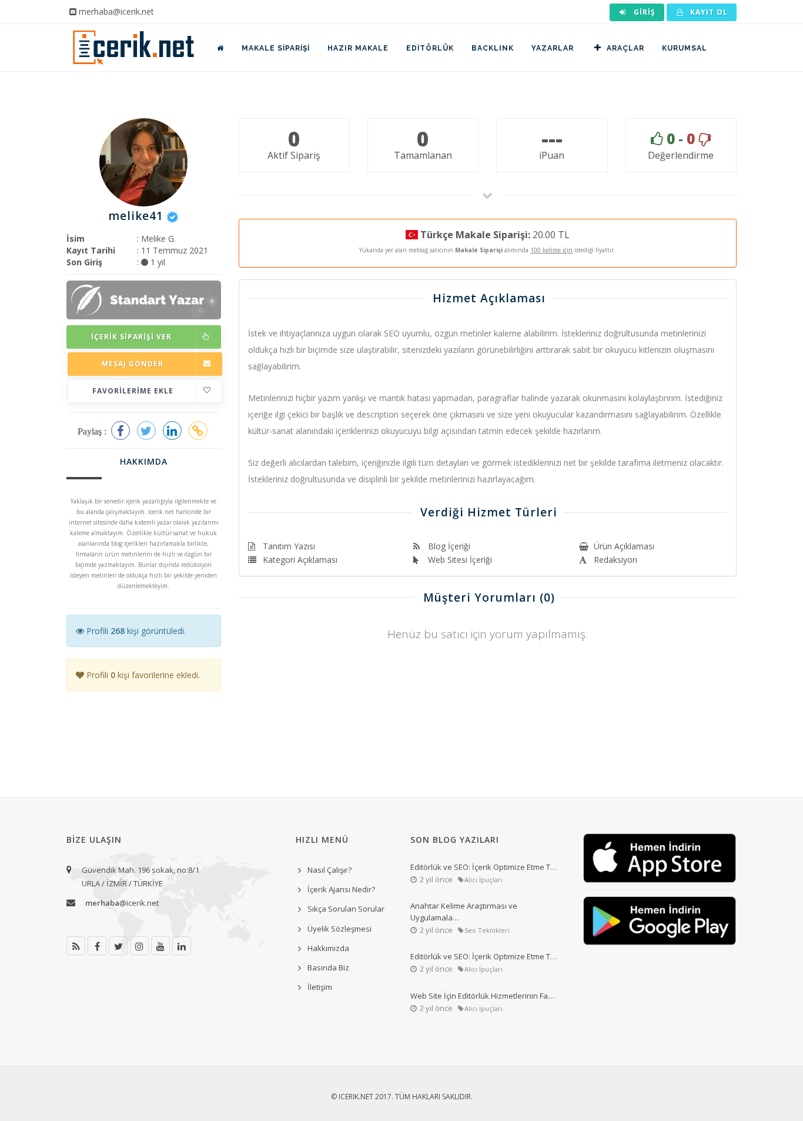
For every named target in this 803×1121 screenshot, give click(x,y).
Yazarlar (552, 48)
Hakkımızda (328, 948)
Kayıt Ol (708, 12)
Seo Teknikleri (487, 930)
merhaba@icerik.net (116, 11)
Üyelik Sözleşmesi (339, 928)
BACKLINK (492, 48)
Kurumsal (684, 48)
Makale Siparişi (276, 48)
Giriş (643, 12)
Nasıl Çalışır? (329, 870)
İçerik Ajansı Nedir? (341, 889)
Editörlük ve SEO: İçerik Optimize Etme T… (483, 867)
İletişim (319, 987)
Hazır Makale (358, 48)
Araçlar (625, 48)
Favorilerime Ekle (132, 391)
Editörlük (430, 48)
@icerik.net (122, 903)
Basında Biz (328, 967)
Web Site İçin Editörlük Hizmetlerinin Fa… (482, 995)
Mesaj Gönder (132, 364)
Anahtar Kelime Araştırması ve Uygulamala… (463, 911)
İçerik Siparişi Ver (131, 337)
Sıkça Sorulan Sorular (345, 908)
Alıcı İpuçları (483, 879)
